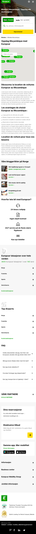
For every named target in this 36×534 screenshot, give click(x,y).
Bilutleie (3, 37)
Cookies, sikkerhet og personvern (22, 524)
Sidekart (3, 524)
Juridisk (9, 524)
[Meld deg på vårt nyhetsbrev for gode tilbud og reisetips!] (30, 435)
